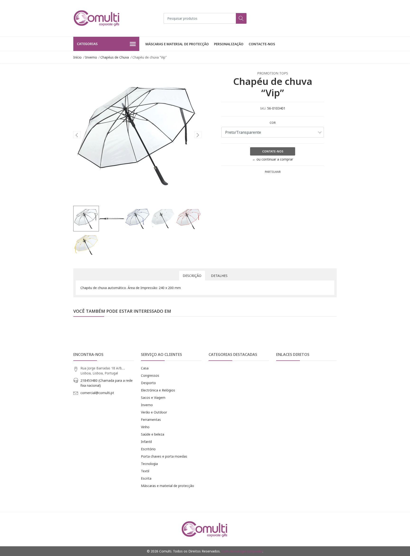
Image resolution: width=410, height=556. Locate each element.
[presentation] (76, 134)
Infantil (146, 441)
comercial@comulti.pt (97, 393)
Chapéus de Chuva (114, 57)
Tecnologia (149, 463)
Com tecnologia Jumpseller (241, 551)
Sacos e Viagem (153, 397)
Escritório (148, 449)
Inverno (91, 57)
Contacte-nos (262, 44)
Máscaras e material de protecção (177, 44)
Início (77, 57)
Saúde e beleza (152, 434)
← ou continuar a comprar (272, 159)
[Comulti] (97, 18)
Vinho (145, 427)
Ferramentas (151, 419)
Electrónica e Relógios (158, 390)
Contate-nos (272, 151)
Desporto (148, 383)
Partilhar (273, 172)
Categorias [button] (87, 43)
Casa (145, 368)
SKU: (263, 108)
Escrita (146, 478)
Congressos (150, 375)
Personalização (228, 44)
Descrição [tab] (192, 275)
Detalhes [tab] (219, 275)
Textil (145, 471)
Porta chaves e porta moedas (164, 456)
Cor (273, 123)
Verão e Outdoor (154, 412)
